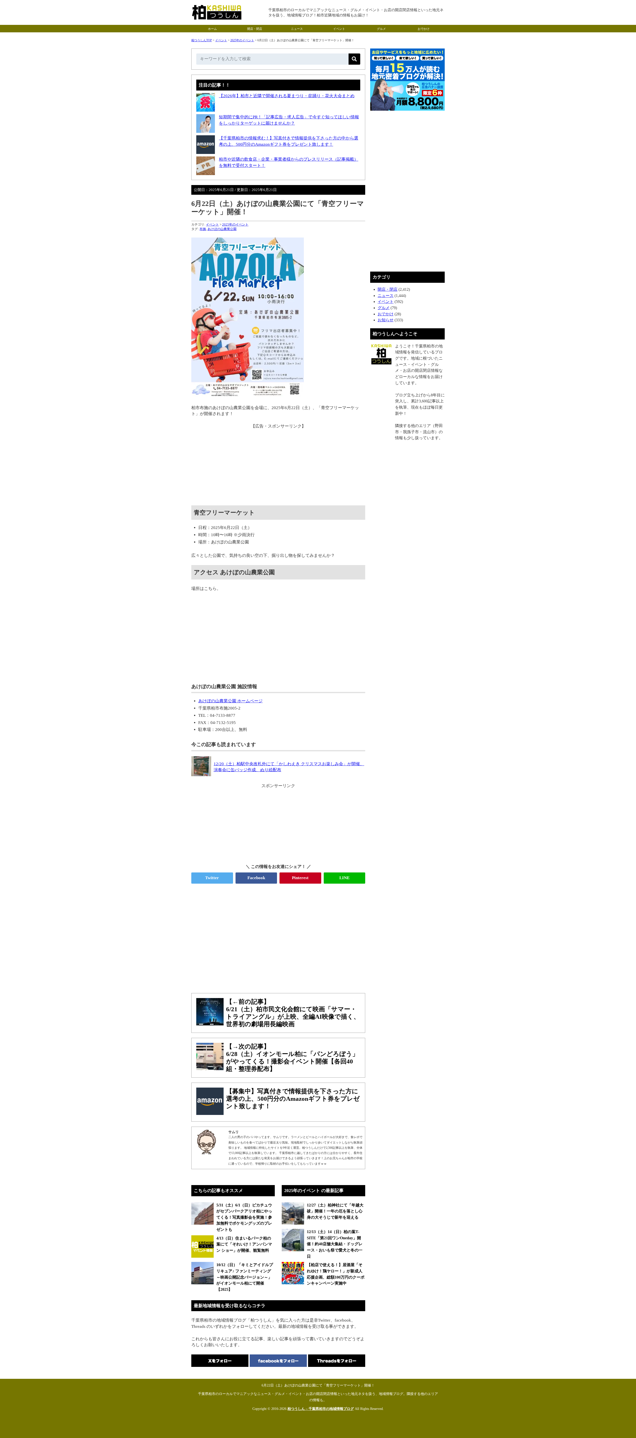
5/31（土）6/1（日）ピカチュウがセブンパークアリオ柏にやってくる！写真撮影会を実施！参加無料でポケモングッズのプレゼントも (244, 1217)
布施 (202, 229)
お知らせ (386, 320)
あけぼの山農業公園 (222, 229)
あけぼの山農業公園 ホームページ (230, 701)
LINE (344, 877)
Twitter (212, 877)
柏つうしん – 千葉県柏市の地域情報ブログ (320, 1409)
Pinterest (300, 877)
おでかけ (424, 29)
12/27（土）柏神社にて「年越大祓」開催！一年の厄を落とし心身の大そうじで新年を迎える (335, 1211)
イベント (339, 29)
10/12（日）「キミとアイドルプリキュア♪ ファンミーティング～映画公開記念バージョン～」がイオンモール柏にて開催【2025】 (244, 1277)
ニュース (297, 29)
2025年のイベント (242, 40)
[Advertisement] (278, 464)
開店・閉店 (254, 29)
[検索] (354, 59)
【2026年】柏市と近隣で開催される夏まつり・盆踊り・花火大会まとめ (287, 96)
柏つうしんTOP (201, 40)
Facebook (256, 877)
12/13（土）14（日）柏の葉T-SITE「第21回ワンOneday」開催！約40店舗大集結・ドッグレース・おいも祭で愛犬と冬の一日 (334, 1244)
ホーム (212, 29)
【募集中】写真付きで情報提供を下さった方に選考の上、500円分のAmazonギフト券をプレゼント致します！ (293, 1098)
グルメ (381, 29)
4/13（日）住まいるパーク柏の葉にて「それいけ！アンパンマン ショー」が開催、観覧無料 (244, 1244)
